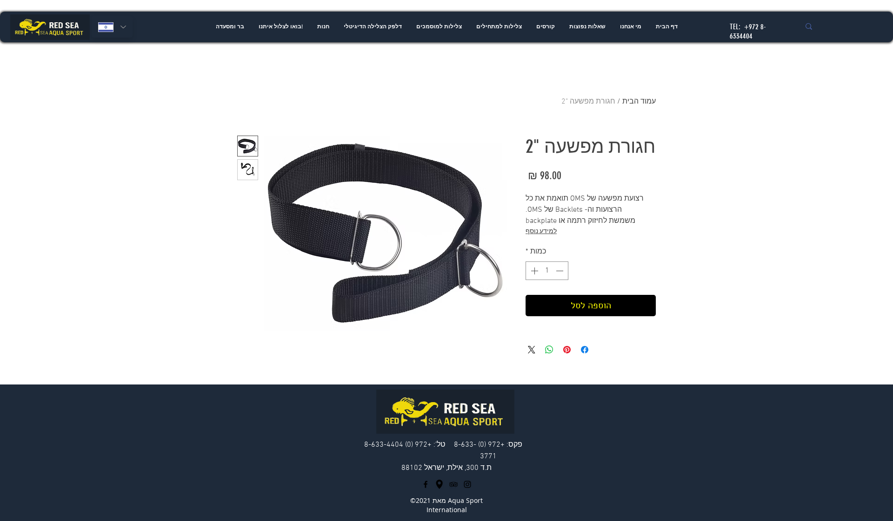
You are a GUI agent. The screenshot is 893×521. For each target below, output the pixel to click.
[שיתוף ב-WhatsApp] (549, 349)
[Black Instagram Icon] (467, 484)
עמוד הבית (639, 101)
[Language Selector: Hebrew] (112, 27)
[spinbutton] (547, 271)
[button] (499, 27)
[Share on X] (531, 349)
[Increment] (533, 271)
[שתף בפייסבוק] (584, 349)
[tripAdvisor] (453, 484)
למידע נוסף (541, 231)
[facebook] (425, 484)
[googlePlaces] (439, 484)
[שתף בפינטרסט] (567, 349)
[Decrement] (560, 271)
